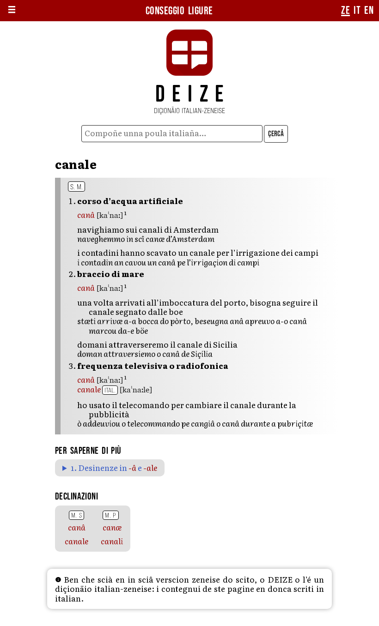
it (357, 10)
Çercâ (276, 133)
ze (345, 10)
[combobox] (172, 133)
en (368, 10)
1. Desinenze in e (114, 468)
